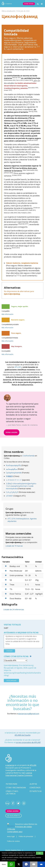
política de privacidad (9, 860)
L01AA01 (9, 496)
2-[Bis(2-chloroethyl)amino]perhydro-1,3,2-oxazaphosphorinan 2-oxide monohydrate (21, 486)
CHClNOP (12, 492)
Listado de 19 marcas (14, 546)
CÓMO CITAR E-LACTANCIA (12, 792)
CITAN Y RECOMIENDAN (16, 787)
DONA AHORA (28, 4)
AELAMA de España (22, 735)
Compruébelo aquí (14, 831)
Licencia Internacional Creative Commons (18, 774)
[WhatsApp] (11, 864)
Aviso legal (11, 836)
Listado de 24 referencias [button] (13, 609)
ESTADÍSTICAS (36, 791)
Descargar (11, 680)
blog (7, 803)
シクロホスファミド (14, 480)
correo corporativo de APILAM (28, 742)
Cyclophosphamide (13, 472)
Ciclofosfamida (28, 455)
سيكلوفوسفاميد (11, 469)
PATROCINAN (11, 784)
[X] (18, 864)
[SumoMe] (41, 864)
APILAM (17, 367)
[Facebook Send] (26, 864)
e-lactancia (9, 765)
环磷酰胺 (9, 476)
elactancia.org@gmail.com (28, 713)
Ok (40, 853)
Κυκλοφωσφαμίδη (13, 465)
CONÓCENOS (35, 787)
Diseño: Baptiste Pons (13, 850)
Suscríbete (14, 816)
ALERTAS (33, 784)
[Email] (34, 864)
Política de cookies (13, 841)
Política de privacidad (26, 836)
